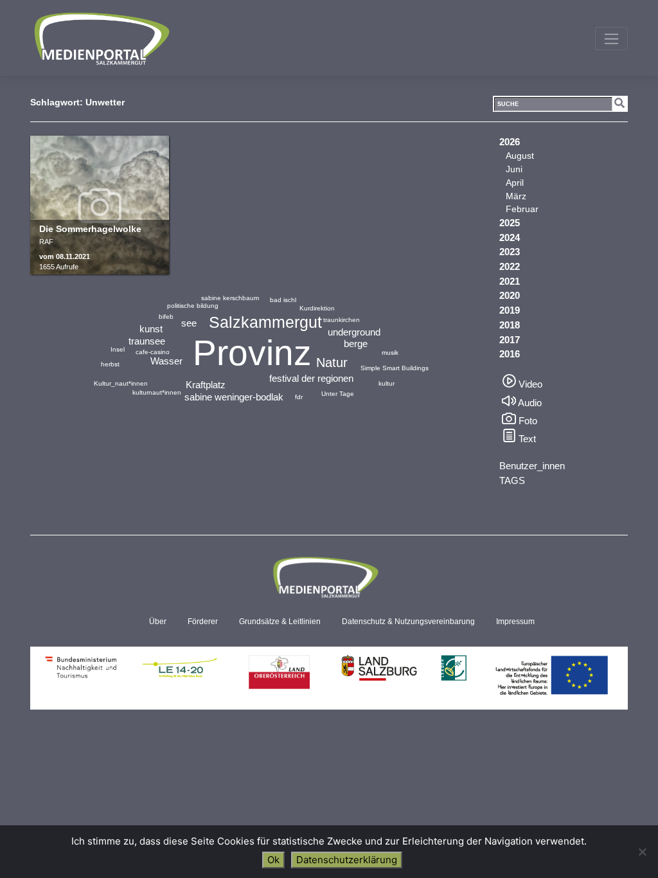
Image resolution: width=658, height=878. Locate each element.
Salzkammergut (265, 322)
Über (157, 621)
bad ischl (283, 299)
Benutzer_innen (532, 465)
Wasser (166, 360)
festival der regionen (311, 378)
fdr (299, 396)
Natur (332, 362)
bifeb (166, 316)
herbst (110, 364)
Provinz (252, 353)
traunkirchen (341, 319)
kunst (151, 328)
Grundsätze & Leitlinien (280, 621)
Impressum (515, 621)
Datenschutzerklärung (346, 860)
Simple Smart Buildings (394, 368)
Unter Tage (337, 393)
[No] (642, 851)
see (189, 323)
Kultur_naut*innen (121, 383)
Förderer (203, 621)
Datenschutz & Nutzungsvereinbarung (408, 621)
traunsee (147, 341)
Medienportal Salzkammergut (101, 38)
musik (390, 352)
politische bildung (192, 305)
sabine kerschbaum (230, 297)
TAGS (512, 480)
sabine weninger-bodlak (233, 396)
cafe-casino (153, 351)
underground (354, 332)
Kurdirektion (317, 308)
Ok (273, 860)
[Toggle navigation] (611, 38)
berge (356, 343)
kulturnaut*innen (156, 392)
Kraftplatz (206, 384)
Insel (118, 349)
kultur (386, 383)
